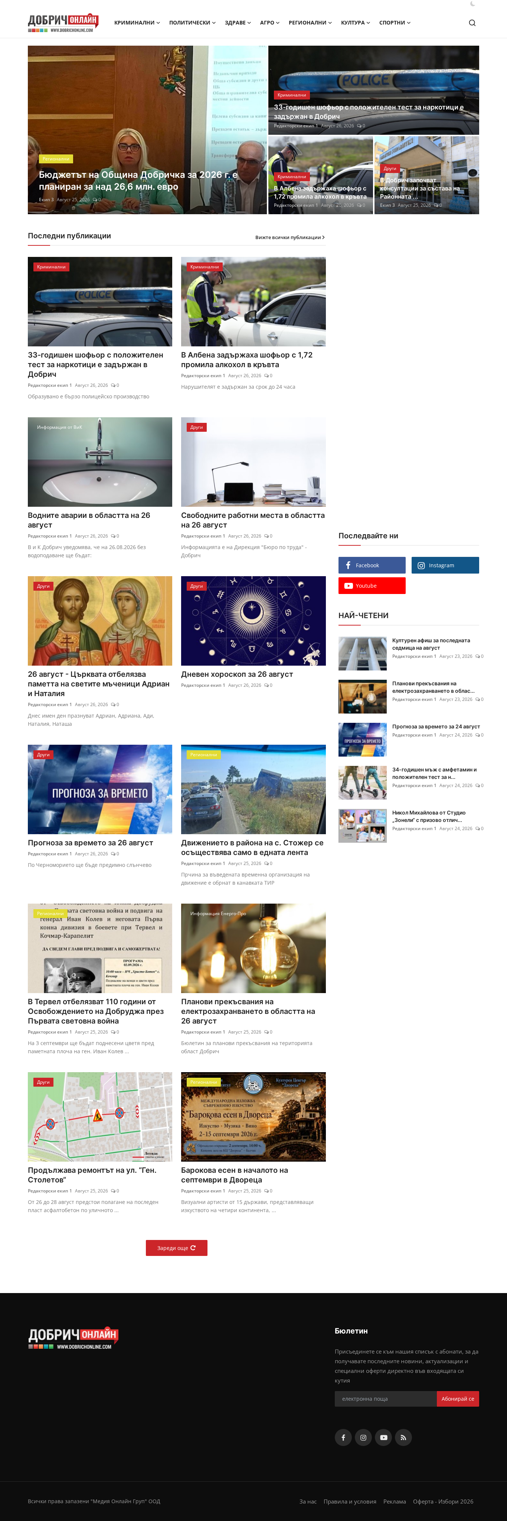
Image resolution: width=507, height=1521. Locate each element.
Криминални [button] (134, 22)
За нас (308, 1501)
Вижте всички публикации (288, 237)
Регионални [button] (308, 22)
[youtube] (383, 1437)
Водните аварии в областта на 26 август (89, 520)
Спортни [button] (392, 22)
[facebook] (343, 1437)
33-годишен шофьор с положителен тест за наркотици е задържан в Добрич (369, 111)
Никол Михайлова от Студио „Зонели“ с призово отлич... (429, 816)
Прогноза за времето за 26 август (90, 842)
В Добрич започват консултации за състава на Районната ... (420, 188)
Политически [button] (189, 22)
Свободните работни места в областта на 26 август (253, 520)
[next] (254, 130)
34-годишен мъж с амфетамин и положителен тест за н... (434, 773)
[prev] (40, 130)
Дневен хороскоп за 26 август (237, 674)
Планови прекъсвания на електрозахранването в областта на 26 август (248, 1011)
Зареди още (172, 1247)
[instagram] (363, 1437)
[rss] (403, 1437)
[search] (472, 23)
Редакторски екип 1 (61, 199)
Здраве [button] (235, 22)
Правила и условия (350, 1501)
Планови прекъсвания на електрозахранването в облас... (433, 687)
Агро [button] (267, 22)
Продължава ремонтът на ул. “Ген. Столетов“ (92, 1175)
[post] (147, 130)
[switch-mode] (473, 3)
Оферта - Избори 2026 (443, 1501)
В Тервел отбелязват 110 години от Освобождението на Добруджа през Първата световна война (96, 1011)
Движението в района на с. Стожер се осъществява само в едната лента (252, 847)
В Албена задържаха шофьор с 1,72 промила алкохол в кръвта (320, 192)
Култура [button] (353, 22)
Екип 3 (387, 205)
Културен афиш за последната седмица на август (431, 644)
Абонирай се (458, 1398)
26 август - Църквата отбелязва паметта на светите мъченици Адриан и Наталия (99, 684)
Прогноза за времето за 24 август (436, 726)
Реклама (394, 1501)
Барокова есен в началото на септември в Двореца (234, 1175)
